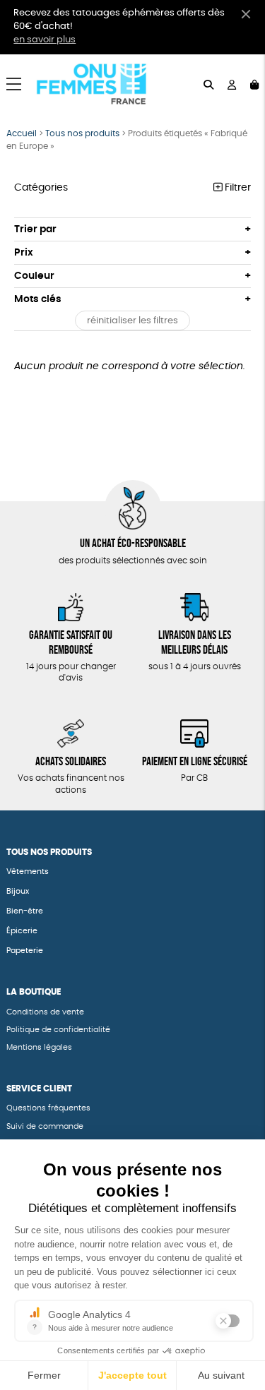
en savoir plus (44, 39)
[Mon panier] (254, 83)
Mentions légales (39, 1047)
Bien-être (24, 911)
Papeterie (25, 950)
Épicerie (21, 931)
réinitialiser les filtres (132, 320)
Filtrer (236, 188)
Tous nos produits (82, 133)
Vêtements (27, 871)
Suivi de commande (44, 1126)
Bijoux (17, 891)
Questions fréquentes (48, 1108)
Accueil (21, 133)
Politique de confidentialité (58, 1029)
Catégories (41, 188)
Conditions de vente (45, 1012)
